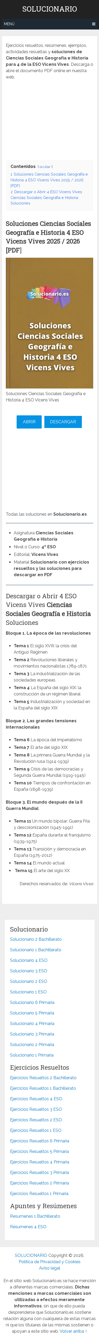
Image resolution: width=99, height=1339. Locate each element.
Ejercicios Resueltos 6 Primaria (39, 1140)
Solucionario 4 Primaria (32, 1023)
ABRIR (29, 421)
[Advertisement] (49, 118)
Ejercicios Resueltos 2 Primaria (39, 1183)
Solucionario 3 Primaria (32, 1034)
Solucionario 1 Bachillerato (35, 949)
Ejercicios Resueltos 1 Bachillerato (43, 1088)
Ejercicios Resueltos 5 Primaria (39, 1151)
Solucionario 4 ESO (29, 960)
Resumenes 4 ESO (28, 1226)
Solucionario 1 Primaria (32, 1055)
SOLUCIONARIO (49, 9)
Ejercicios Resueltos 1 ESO (36, 1130)
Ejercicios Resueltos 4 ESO (36, 1098)
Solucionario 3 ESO (28, 970)
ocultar (45, 167)
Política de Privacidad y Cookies (50, 1261)
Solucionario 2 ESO (28, 981)
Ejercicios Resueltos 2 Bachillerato (43, 1077)
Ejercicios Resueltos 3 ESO (36, 1109)
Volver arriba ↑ (73, 1331)
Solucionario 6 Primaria (32, 1002)
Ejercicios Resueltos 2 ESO (36, 1119)
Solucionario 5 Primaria (32, 1013)
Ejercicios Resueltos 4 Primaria (39, 1161)
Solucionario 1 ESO (28, 991)
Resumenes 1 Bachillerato (35, 1216)
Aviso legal (49, 1268)
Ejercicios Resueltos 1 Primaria (39, 1193)
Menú (9, 24)
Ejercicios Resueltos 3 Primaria (39, 1172)
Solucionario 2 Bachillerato (36, 939)
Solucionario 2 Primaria (32, 1044)
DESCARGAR (63, 421)
